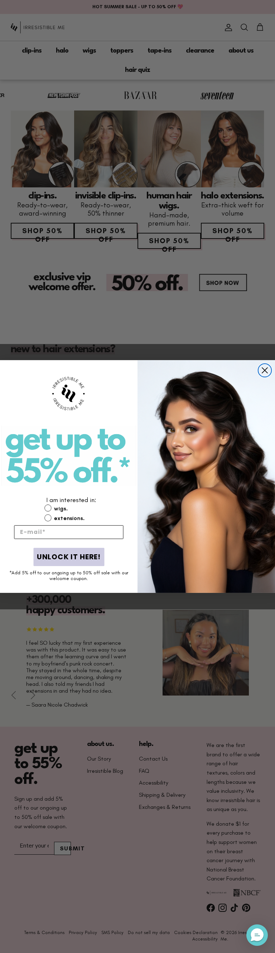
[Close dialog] (264, 370)
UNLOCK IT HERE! (69, 557)
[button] (69, 587)
